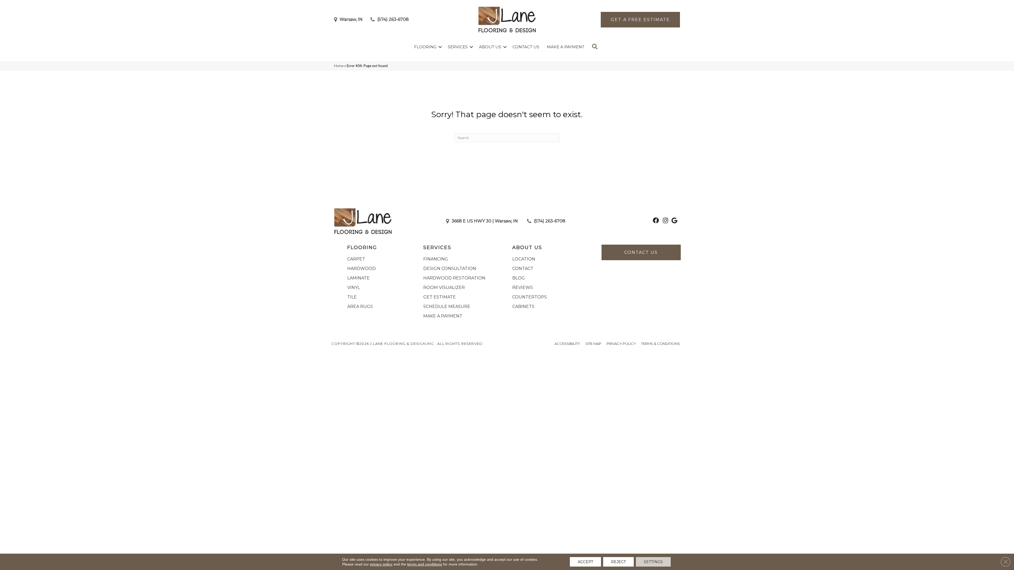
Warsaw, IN (351, 19)
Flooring (425, 46)
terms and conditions (424, 564)
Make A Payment (565, 46)
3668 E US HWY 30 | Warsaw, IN (485, 221)
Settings (653, 561)
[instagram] (665, 221)
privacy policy (381, 564)
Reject (618, 561)
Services (458, 46)
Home (339, 66)
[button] (440, 47)
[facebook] (656, 221)
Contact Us (526, 46)
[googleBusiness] (674, 221)
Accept (585, 561)
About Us (490, 46)
